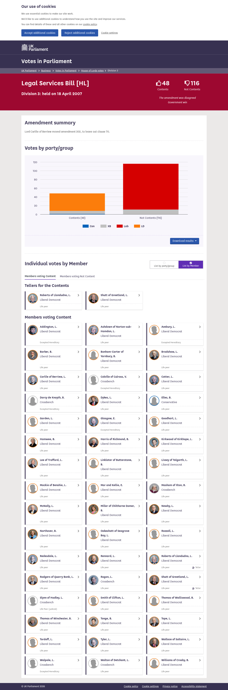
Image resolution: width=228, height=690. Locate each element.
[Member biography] (53, 300)
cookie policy (90, 24)
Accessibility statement (194, 686)
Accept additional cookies (39, 32)
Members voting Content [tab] (40, 276)
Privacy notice (170, 686)
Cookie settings (109, 32)
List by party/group (164, 266)
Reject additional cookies (80, 32)
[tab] (40, 277)
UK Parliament (29, 70)
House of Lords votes (92, 70)
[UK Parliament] (35, 47)
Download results (183, 240)
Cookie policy (131, 686)
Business (46, 70)
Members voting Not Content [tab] (77, 276)
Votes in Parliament (46, 61)
